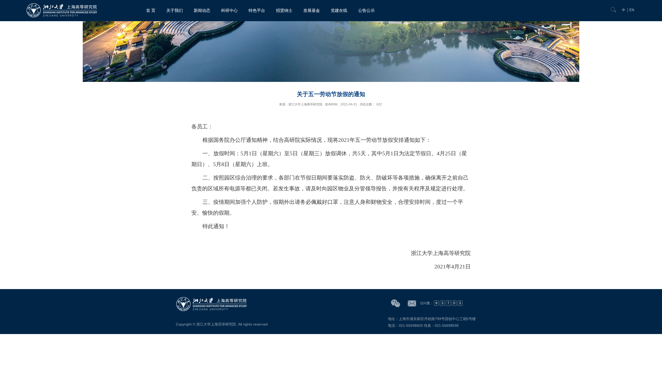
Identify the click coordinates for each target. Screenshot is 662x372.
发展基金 (311, 10)
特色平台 (257, 10)
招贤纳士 (284, 10)
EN (631, 10)
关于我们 (174, 10)
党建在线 (339, 10)
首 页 (150, 10)
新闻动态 (202, 10)
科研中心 (229, 10)
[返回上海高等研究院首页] (62, 4)
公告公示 (366, 10)
